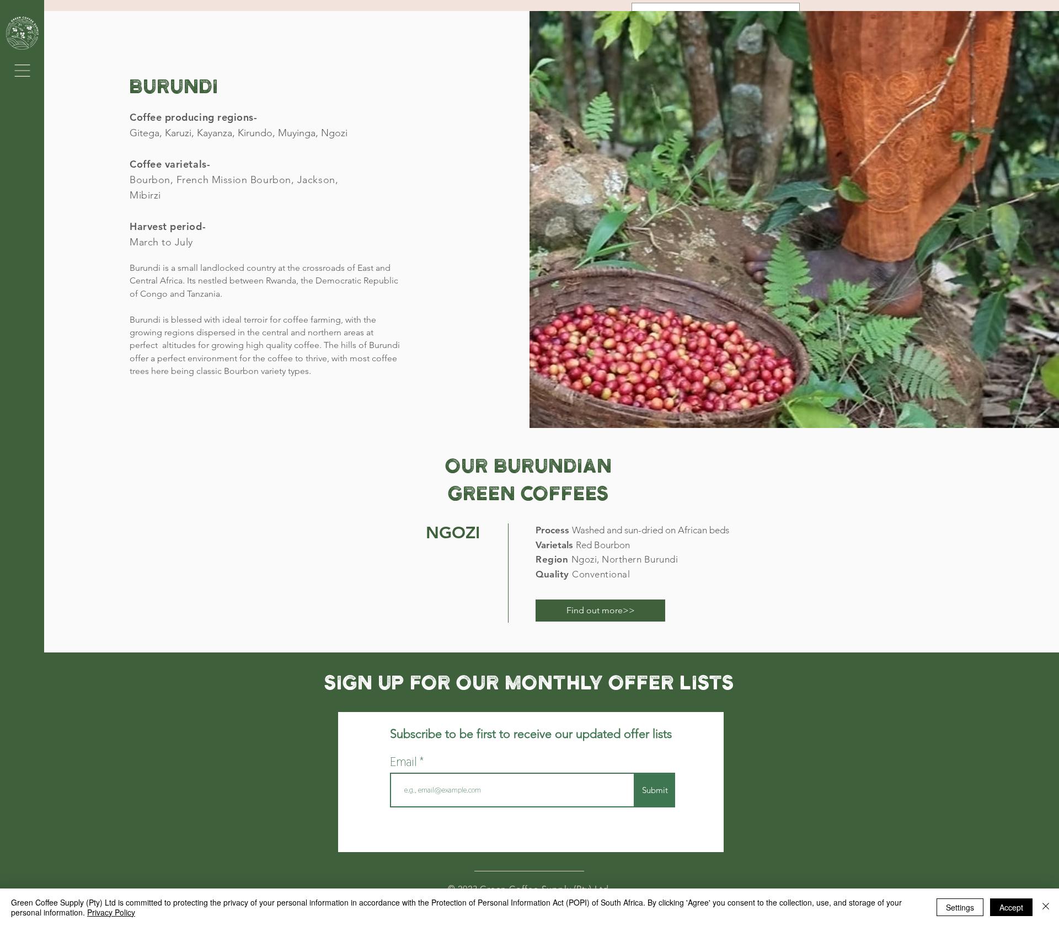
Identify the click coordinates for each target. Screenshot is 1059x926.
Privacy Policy (111, 912)
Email (404, 762)
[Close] (1045, 907)
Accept (1011, 907)
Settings (960, 907)
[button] (22, 71)
